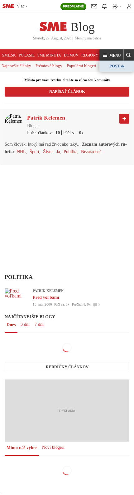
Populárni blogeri (81, 65)
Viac (21, 6)
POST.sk (116, 66)
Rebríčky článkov (67, 367)
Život (48, 151)
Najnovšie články (16, 65)
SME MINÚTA (49, 55)
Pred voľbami (46, 297)
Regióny (89, 55)
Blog (82, 27)
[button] (111, 55)
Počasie (27, 55)
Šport (34, 151)
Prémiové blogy (49, 65)
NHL (21, 151)
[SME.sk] (8, 6)
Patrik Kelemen (48, 291)
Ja (58, 151)
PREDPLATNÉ (73, 6)
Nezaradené (91, 151)
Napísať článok (67, 91)
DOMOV (71, 55)
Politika (70, 151)
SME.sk (9, 55)
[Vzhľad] (117, 6)
